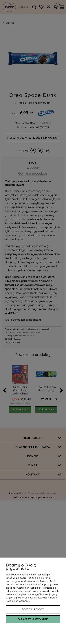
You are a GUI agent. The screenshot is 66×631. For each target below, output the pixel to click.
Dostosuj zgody (33, 609)
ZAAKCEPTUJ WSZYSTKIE (33, 619)
